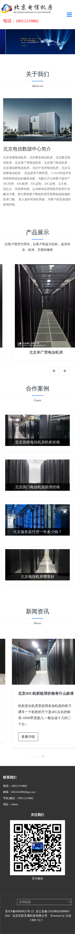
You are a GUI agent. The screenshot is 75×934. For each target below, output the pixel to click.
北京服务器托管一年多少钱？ (37, 532)
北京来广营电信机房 (37, 352)
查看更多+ (37, 598)
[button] (32, 42)
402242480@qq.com (23, 791)
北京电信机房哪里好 (37, 577)
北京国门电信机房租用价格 (37, 487)
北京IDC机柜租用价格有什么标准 (37, 693)
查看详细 (19, 736)
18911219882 (19, 785)
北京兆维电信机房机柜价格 (37, 442)
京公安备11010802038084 (52, 911)
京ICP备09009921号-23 (19, 911)
